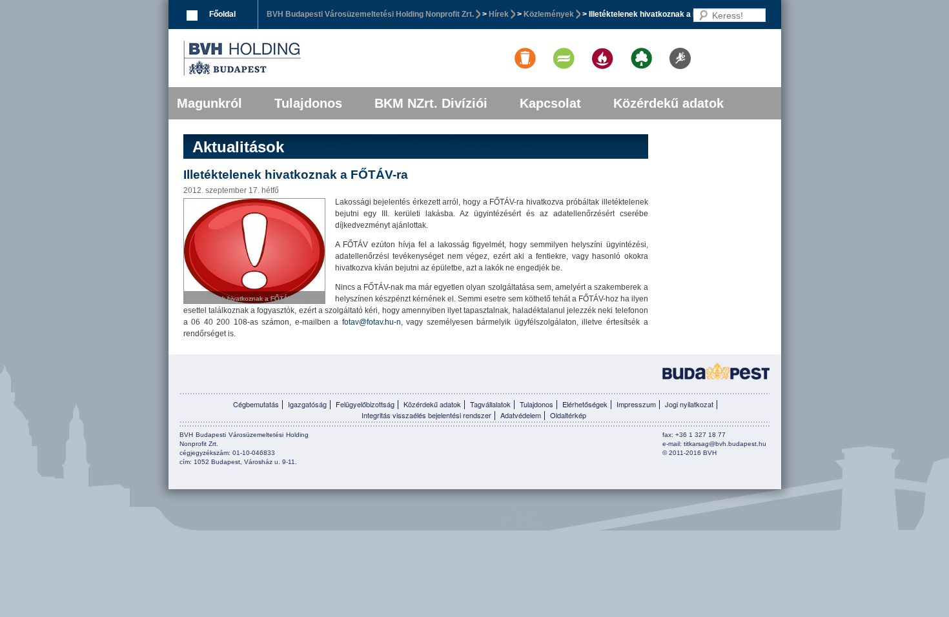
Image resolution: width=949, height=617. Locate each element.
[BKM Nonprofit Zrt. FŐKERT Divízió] (632, 47)
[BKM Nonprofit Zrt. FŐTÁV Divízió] (555, 47)
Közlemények (549, 14)
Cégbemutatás (256, 404)
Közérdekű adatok (668, 103)
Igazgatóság (307, 404)
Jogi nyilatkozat (689, 404)
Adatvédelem (520, 415)
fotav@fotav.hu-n (371, 322)
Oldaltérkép (568, 415)
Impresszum (636, 404)
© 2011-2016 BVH (689, 452)
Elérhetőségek (584, 404)
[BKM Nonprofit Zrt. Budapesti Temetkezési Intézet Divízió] (594, 47)
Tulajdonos (308, 103)
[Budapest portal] (716, 369)
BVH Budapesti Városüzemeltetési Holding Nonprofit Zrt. (370, 14)
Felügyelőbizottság (365, 404)
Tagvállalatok (490, 404)
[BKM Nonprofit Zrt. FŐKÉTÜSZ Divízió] (671, 47)
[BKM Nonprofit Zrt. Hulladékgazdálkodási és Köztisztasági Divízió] (516, 47)
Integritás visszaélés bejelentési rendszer (426, 415)
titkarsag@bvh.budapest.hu (725, 443)
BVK (286, 58)
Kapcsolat (550, 103)
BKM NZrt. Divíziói (430, 103)
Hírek (499, 14)
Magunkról (209, 103)
